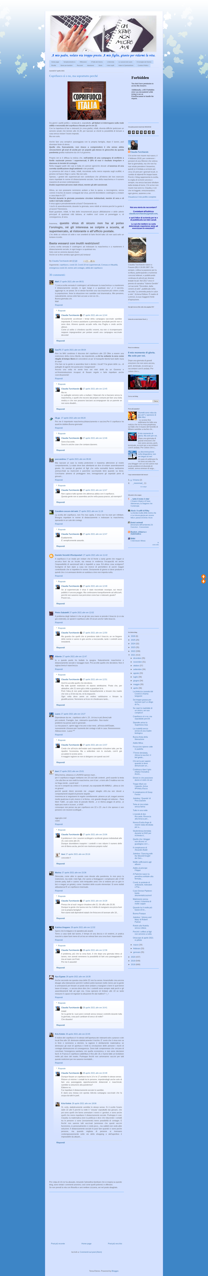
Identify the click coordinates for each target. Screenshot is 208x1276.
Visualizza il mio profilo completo (142, 197)
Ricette (53, 65)
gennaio (137, 952)
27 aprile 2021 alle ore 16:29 (95, 901)
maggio (136, 684)
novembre (137, 662)
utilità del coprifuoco (94, 268)
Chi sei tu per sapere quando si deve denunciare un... (142, 763)
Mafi (57, 282)
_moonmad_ (138, 483)
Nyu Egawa (60, 977)
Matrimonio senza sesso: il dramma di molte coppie (142, 901)
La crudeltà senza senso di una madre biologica (142, 731)
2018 (133, 964)
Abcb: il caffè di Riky (140, 511)
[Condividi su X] (89, 261)
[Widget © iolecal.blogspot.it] (206, 580)
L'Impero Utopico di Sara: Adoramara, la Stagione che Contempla (141, 503)
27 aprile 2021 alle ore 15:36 (74, 873)
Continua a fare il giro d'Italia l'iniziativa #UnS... (142, 772)
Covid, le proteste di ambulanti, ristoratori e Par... (142, 884)
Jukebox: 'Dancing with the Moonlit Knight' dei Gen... (143, 856)
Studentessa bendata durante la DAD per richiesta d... (142, 833)
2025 (133, 640)
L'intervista (110, 62)
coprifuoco (64, 265)
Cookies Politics (143, 65)
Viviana (136, 480)
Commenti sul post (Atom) (91, 1252)
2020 (133, 957)
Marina (58, 873)
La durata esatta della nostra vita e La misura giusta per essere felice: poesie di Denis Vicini (143, 515)
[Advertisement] (28, 3)
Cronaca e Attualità (109, 265)
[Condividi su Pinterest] (94, 261)
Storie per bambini (66, 65)
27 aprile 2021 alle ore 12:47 (95, 490)
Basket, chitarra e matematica (138, 533)
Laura (57, 714)
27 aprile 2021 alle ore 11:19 (91, 511)
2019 (133, 961)
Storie (100, 65)
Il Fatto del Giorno (97, 62)
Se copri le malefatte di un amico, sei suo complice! (142, 710)
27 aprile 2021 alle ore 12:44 (95, 315)
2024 (133, 644)
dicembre (137, 658)
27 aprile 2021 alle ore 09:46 (79, 459)
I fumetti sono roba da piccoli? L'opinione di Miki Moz (147, 415)
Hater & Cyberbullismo (126, 65)
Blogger (115, 1271)
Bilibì (133, 539)
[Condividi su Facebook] (91, 261)
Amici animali (137, 523)
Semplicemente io (69, 62)
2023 (133, 647)
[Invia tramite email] (84, 261)
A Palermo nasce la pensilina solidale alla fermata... (143, 876)
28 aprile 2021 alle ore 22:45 (78, 1034)
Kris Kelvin (60, 1034)
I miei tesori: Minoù (138, 541)
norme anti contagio (76, 268)
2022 (133, 651)
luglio (135, 677)
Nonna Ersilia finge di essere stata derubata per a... (143, 824)
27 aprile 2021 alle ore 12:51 (95, 679)
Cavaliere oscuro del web (66, 511)
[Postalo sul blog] (87, 261)
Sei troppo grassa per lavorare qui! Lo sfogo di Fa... (143, 702)
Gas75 (58, 350)
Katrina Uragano (62, 927)
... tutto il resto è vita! (140, 499)
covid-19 (73, 265)
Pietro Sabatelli (62, 613)
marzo (136, 945)
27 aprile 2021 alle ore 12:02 (81, 613)
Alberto (58, 656)
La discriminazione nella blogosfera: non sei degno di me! (147, 454)
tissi (57, 771)
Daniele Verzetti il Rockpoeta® (68, 555)
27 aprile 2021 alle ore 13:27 (73, 714)
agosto (136, 673)
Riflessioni (83, 62)
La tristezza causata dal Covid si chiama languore (143, 693)
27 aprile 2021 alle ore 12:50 (95, 633)
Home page (55, 62)
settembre (137, 669)
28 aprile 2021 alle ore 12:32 (83, 927)
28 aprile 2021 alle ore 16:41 (95, 1008)
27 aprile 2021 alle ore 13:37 (95, 745)
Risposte (62, 311)
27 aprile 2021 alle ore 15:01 (71, 771)
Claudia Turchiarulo (70, 315)
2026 (133, 636)
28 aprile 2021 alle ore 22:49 (95, 1073)
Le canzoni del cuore (125, 62)
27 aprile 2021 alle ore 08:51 (71, 282)
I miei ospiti (110, 65)
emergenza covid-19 (58, 268)
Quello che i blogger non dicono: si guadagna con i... (141, 841)
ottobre (136, 666)
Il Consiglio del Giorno (144, 62)
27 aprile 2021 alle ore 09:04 (74, 350)
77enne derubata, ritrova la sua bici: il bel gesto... (142, 755)
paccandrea (60, 459)
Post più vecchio (115, 1244)
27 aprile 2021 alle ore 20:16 (78, 854)
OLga (57, 418)
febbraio (137, 948)
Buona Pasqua (139, 914)
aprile (136, 688)
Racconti (80, 65)
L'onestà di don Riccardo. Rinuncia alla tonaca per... (142, 816)
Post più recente (58, 1244)
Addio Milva (138, 743)
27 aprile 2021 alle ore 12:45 (95, 389)
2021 (133, 655)
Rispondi (59, 305)
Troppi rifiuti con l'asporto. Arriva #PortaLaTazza (140, 786)
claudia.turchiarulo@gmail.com (143, 214)
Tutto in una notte (140, 810)
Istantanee (90, 65)
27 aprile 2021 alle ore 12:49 (95, 586)
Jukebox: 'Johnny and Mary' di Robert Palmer (142, 919)
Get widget (143, 486)
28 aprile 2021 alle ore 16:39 (78, 977)
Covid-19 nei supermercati (89, 265)
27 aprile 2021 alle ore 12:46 (95, 438)
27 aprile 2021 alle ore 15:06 (95, 834)
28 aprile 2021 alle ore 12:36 (95, 950)
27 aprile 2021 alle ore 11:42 (95, 555)
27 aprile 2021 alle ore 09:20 (73, 418)
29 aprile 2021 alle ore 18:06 (84, 1103)
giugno (136, 681)
